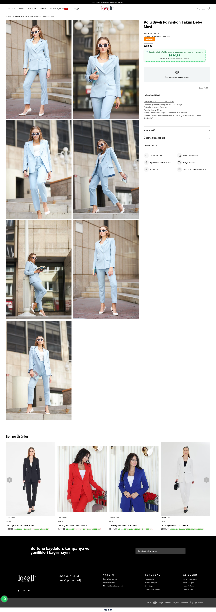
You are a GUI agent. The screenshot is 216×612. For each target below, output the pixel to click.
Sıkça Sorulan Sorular (152, 589)
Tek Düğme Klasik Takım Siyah (20, 525)
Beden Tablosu (204, 88)
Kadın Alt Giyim (188, 583)
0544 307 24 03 (69, 575)
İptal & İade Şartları (110, 579)
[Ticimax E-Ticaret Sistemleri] (108, 610)
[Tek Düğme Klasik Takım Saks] (134, 479)
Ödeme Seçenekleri (154, 138)
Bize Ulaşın (149, 586)
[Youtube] (29, 590)
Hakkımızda (149, 579)
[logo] (27, 578)
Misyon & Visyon (151, 583)
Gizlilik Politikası (109, 583)
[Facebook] (18, 590)
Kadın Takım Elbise (190, 579)
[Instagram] (23, 590)
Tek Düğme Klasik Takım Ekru (174, 525)
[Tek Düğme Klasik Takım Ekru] (185, 479)
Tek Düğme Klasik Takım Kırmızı (72, 525)
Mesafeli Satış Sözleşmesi (113, 586)
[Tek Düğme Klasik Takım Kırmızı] (82, 479)
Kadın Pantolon (188, 586)
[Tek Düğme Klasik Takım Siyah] (30, 479)
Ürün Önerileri (151, 145)
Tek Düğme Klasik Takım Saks (123, 525)
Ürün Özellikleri (152, 95)
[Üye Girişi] (203, 9)
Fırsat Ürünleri (188, 589)
